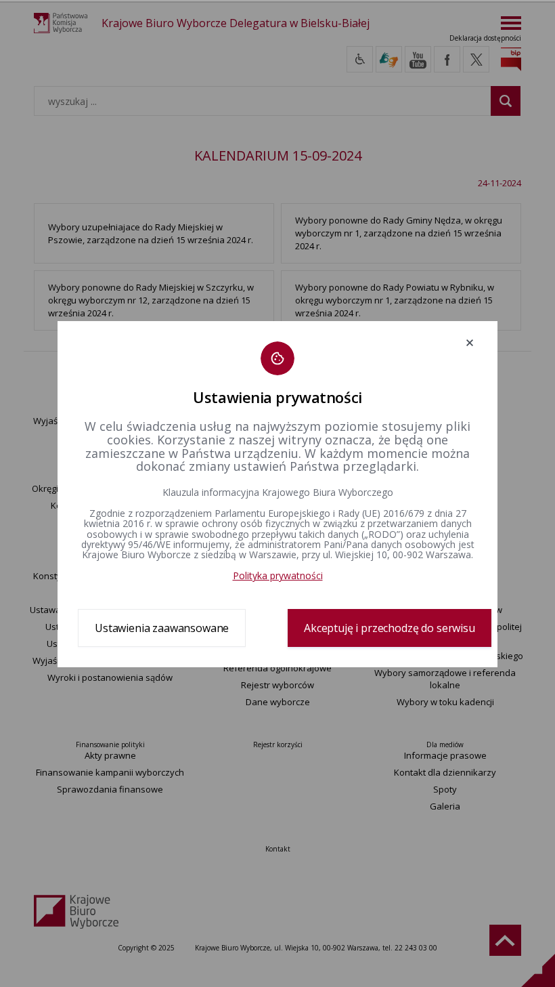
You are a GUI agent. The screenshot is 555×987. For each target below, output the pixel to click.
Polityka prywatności (278, 575)
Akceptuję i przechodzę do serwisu (389, 628)
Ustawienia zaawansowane (162, 628)
